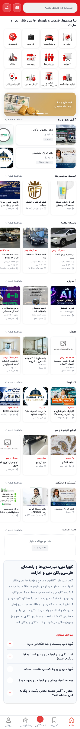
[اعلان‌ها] (7, 7)
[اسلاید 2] (40, 113)
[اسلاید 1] (46, 113)
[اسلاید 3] (33, 113)
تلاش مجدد (40, 548)
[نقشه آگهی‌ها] (17, 7)
